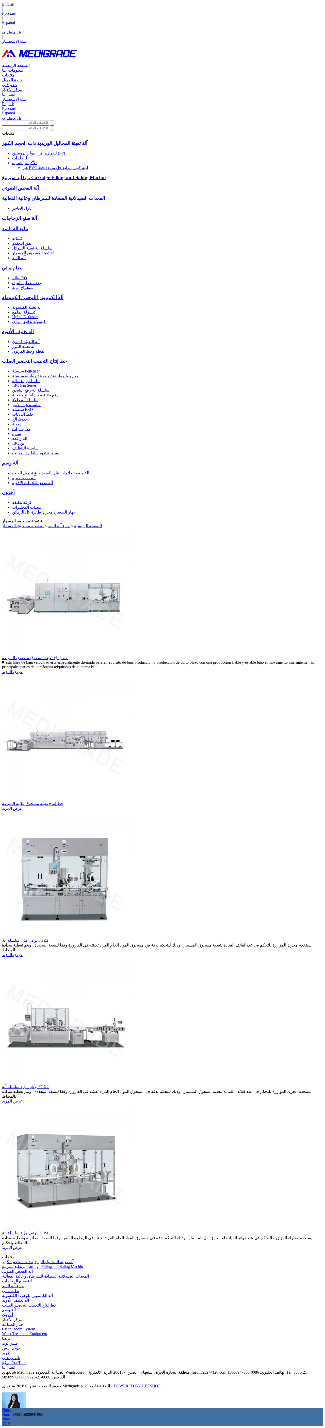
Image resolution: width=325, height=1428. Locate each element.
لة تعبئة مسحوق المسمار (33, 253)
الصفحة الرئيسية (16, 65)
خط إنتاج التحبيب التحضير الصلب (34, 361)
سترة (16, 433)
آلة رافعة (19, 438)
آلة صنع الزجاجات (19, 218)
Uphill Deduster (25, 317)
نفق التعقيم (21, 243)
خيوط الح (20, 419)
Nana (6, 1410)
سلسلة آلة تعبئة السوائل (32, 248)
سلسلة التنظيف (25, 448)
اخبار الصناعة (13, 1324)
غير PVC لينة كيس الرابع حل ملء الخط (55, 167)
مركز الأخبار (12, 89)
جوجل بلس (11, 1348)
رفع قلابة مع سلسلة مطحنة (35, 395)
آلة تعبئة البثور (24, 346)
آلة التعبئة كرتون (26, 341)
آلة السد (19, 258)
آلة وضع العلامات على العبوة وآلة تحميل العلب (50, 473)
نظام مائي (12, 267)
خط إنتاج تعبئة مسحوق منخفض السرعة (35, 658)
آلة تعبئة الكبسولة (27, 307)
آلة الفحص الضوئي (20, 188)
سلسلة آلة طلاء (25, 400)
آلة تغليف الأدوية (18, 331)
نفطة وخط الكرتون (28, 351)
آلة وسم (10, 462)
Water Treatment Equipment (24, 1333)
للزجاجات (20, 158)
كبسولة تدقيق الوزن (29, 321)
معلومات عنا (12, 70)
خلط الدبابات (23, 414)
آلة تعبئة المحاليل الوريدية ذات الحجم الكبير (44, 143)
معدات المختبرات (26, 507)
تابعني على (11, 1358)
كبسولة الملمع (24, 312)
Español (8, 22)
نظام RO (19, 278)
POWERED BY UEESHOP (137, 1386)
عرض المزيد (12, 672)
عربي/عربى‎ (11, 32)
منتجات (8, 75)
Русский (9, 13)
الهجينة (18, 424)
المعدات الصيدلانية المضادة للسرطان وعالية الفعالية (53, 198)
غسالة (17, 238)
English (8, 4)
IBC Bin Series (24, 385)
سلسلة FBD (22, 409)
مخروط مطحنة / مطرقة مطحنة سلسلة (45, 376)
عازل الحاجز (22, 208)
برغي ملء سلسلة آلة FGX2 (25, 1086)
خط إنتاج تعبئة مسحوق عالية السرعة (32, 803)
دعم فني (9, 85)
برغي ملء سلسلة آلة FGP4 (25, 1233)
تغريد (6, 1353)
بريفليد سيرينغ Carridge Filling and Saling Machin (54, 177)
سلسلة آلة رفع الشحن (30, 390)
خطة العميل (12, 80)
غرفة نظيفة (22, 502)
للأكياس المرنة (24, 163)
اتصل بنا (8, 94)
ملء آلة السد (15, 228)
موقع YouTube (14, 1362)
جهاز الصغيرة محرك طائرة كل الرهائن (44, 512)
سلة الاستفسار (14, 41)
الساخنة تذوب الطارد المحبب (36, 453)
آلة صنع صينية (24, 478)
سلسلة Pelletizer (26, 371)
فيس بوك (10, 1343)
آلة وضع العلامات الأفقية (32, 482)
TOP (6, 1423)
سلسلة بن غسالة (26, 381)
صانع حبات (21, 429)
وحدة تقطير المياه (27, 283)
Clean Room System (18, 1329)
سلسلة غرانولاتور (26, 404)
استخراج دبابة (23, 287)
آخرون (8, 492)
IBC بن (18, 443)
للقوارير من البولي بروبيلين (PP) (38, 153)
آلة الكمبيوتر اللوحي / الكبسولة (32, 297)
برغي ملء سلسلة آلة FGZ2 (25, 940)
